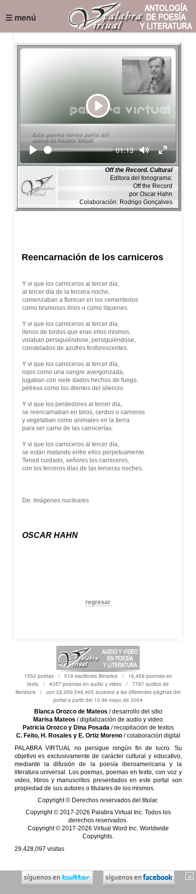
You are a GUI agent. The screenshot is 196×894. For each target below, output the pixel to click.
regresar (98, 602)
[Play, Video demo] (33, 150)
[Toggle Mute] (144, 150)
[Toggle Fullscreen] (163, 150)
